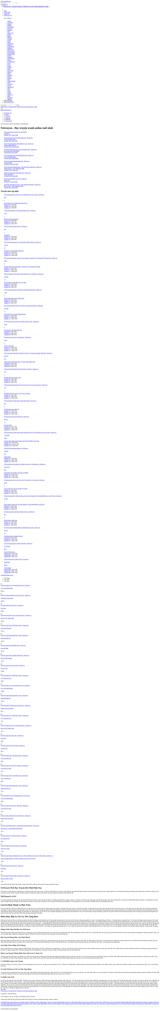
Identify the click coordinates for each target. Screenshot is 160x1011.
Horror (9, 36)
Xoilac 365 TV (18, 1005)
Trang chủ (7, 113)
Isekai (8, 69)
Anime (9, 91)
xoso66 (96, 1002)
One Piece (3, 608)
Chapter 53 (7, 255)
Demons (9, 78)
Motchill (59, 1003)
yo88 (2, 1002)
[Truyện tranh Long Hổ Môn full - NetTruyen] (13, 645)
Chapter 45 (7, 285)
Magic (9, 73)
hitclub (22, 1002)
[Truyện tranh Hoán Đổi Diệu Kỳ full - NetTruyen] (14, 635)
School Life (10, 43)
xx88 (115, 1002)
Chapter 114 (7, 442)
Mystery (9, 72)
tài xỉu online (106, 1003)
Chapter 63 (7, 222)
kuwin (30, 1003)
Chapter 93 (7, 429)
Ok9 (77, 1003)
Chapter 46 (7, 284)
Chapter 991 (7, 553)
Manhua (9, 25)
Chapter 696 (7, 572)
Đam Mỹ (9, 28)
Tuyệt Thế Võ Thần (6, 768)
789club (32, 1002)
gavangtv (111, 1002)
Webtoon (9, 45)
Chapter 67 (7, 333)
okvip (88, 1002)
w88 (25, 1002)
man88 (122, 1002)
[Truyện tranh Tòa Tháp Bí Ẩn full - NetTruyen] (14, 835)
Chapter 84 (7, 364)
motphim (26, 1003)
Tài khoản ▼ (4, 4)
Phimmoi (67, 1003)
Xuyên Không (11, 52)
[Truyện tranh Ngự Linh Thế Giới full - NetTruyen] (14, 755)
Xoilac (34, 1003)
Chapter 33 (7, 398)
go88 (14, 1002)
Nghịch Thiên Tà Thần (7, 878)
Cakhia (38, 1003)
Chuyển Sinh (10, 58)
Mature (9, 93)
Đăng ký (9, 110)
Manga (9, 60)
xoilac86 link (9, 1005)
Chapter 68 (7, 331)
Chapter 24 (7, 207)
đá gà (157, 1002)
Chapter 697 (7, 571)
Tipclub (138, 1003)
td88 (13, 1003)
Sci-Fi (8, 63)
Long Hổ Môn (4, 648)
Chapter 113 (7, 445)
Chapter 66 (7, 334)
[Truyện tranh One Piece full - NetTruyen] (12, 605)
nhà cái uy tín (119, 1003)
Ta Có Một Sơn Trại (6, 678)
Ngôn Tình (10, 33)
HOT (5, 11)
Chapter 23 (7, 268)
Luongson (73, 1003)
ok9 (82, 1002)
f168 (79, 1002)
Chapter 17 (7, 411)
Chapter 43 (7, 347)
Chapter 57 (7, 507)
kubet (7, 1002)
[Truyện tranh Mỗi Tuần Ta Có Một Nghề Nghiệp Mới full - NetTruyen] (20, 825)
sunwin (18, 1002)
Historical (9, 57)
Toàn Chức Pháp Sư (6, 628)
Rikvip (129, 1003)
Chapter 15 (7, 414)
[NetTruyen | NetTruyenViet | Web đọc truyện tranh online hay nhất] (25, 6)
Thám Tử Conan (5, 848)
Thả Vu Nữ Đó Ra (6, 778)
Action (9, 21)
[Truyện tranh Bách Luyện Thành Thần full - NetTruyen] (16, 615)
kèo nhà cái (68, 1002)
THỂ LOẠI (8, 15)
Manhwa (9, 37)
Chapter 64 (7, 220)
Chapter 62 (7, 223)
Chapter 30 (7, 379)
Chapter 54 (7, 254)
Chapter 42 (7, 349)
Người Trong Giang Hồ (7, 598)
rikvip (49, 1002)
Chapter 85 (7, 363)
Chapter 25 (7, 206)
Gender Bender (11, 81)
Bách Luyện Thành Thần (7, 618)
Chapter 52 (7, 509)
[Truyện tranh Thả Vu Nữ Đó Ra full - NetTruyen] (14, 775)
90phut (45, 1003)
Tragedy (9, 67)
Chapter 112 (7, 477)
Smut (8, 88)
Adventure (10, 22)
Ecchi (8, 64)
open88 (88, 1003)
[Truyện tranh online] (6, 1)
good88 (126, 1002)
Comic (9, 85)
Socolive (54, 1003)
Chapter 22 (7, 269)
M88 (42, 1003)
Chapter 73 (7, 315)
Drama (9, 34)
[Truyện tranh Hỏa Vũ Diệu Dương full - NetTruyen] (15, 655)
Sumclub (133, 1003)
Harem (9, 66)
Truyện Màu (10, 27)
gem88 (8, 1003)
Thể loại (7, 119)
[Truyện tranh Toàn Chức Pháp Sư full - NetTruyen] (15, 625)
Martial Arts (10, 49)
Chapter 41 (7, 350)
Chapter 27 (7, 301)
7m (1, 1003)
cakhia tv (45, 1002)
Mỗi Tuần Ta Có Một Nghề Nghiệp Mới (11, 828)
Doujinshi (9, 97)
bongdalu (112, 1003)
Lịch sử (7, 117)
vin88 (103, 1002)
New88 (83, 1003)
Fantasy (9, 24)
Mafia (8, 96)
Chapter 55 (7, 252)
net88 (4, 1003)
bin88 (133, 1002)
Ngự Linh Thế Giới (6, 758)
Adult (8, 82)
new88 (76, 1002)
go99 (144, 1002)
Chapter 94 (7, 428)
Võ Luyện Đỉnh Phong (7, 588)
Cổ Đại (9, 55)
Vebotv (49, 1003)
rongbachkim (138, 1002)
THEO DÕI (7, 12)
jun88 (41, 1002)
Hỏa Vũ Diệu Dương (6, 658)
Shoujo (9, 76)
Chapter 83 (7, 366)
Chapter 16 (7, 412)
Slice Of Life (10, 51)
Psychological (11, 61)
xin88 (118, 1002)
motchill (22, 1003)
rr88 (11, 1003)
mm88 (130, 1002)
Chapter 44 (7, 287)
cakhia (101, 1003)
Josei (8, 79)
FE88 (149, 1003)
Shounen (9, 48)
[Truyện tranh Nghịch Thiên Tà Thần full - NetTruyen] (15, 875)
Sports (9, 42)
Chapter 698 (7, 569)
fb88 (5, 1002)
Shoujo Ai (10, 94)
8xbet (106, 1002)
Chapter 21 (7, 271)
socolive (37, 1002)
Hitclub (125, 1003)
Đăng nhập (3, 110)
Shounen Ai (10, 87)
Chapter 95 (7, 426)
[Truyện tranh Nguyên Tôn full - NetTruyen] (13, 665)
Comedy (9, 39)
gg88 (150, 1002)
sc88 (72, 1002)
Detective (9, 75)
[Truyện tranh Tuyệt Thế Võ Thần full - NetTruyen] (14, 765)
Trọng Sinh (10, 70)
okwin (84, 1002)
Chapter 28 (7, 238)
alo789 (154, 1002)
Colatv (63, 1003)
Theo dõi (7, 116)
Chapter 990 (7, 555)
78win (100, 1002)
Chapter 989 (7, 556)
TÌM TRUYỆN (8, 100)
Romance (9, 30)
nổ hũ (28, 1002)
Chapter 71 (7, 318)
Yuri (8, 31)
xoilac (11, 1002)
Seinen (9, 40)
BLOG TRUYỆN (9, 102)
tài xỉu (147, 1002)
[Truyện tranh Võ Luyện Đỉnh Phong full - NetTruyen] (15, 585)
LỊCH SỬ (6, 14)
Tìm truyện (8, 121)
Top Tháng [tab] (7, 578)
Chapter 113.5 (7, 444)
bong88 (92, 1002)
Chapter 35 (7, 395)
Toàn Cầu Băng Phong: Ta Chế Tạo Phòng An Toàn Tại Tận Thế (18, 858)
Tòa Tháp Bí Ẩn (5, 838)
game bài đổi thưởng (59, 1002)
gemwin (17, 1003)
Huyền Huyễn (11, 54)
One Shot (9, 84)
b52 (52, 1002)
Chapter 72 (7, 317)
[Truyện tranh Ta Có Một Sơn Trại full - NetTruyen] (14, 675)
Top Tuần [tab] (6, 579)
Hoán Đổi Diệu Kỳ (6, 638)
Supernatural (10, 46)
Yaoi (8, 90)
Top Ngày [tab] (6, 581)
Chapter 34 (7, 396)
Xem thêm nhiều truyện (7, 575)
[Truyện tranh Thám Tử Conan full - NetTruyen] (14, 845)
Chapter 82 (7, 540)
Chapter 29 (7, 236)
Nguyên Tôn (4, 668)
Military (9, 99)
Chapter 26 (7, 204)
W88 (80, 1003)
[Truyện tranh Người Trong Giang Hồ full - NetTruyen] (15, 595)
